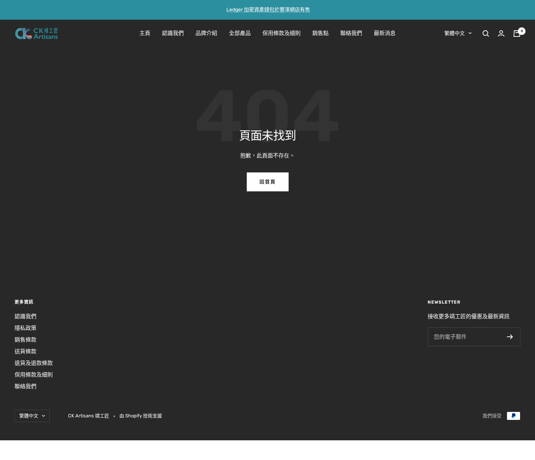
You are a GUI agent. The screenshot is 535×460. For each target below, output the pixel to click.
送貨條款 (25, 351)
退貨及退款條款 (34, 363)
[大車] (516, 33)
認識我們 (173, 33)
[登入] (501, 33)
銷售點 (320, 33)
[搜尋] (486, 33)
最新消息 (385, 33)
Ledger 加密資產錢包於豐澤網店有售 (268, 10)
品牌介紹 (206, 33)
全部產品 (240, 33)
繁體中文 (454, 33)
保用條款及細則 (281, 33)
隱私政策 (25, 328)
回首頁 (267, 181)
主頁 (144, 33)
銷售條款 (25, 339)
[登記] (510, 336)
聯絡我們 (351, 33)
